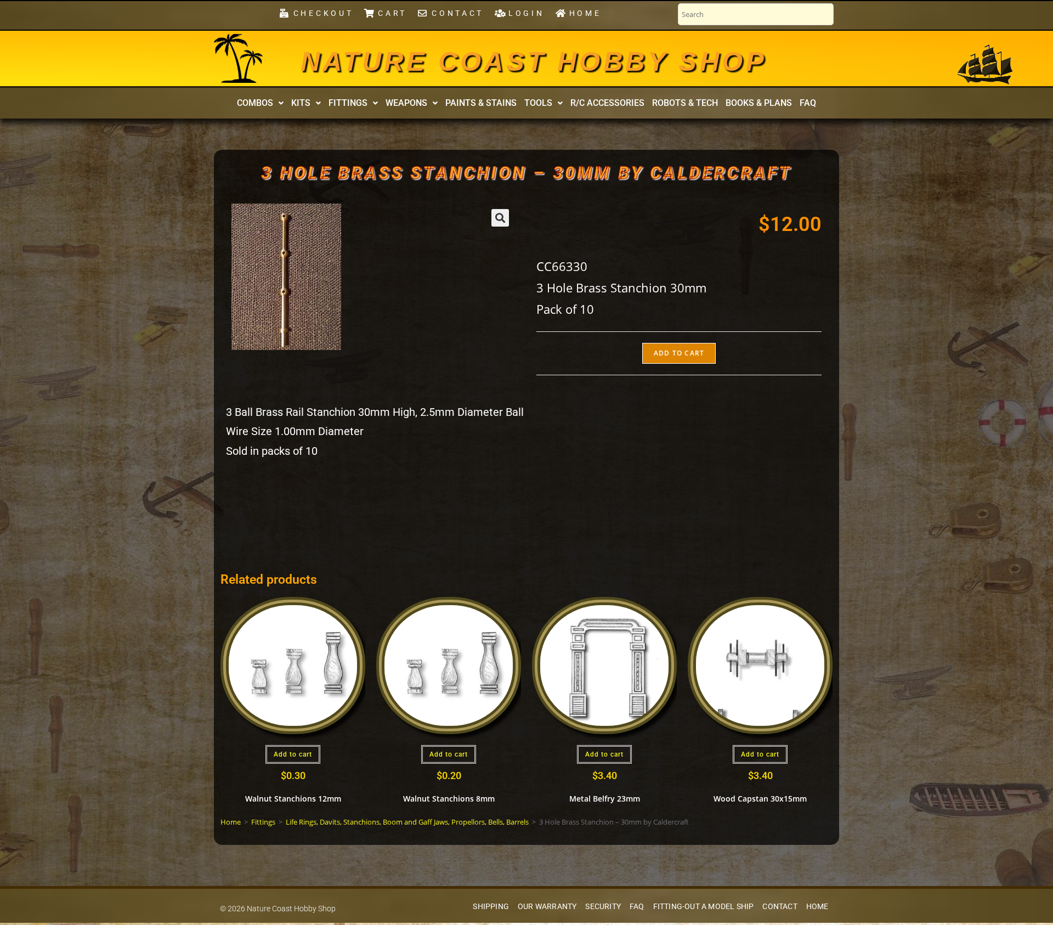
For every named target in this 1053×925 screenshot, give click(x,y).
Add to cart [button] (293, 754)
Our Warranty (547, 906)
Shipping (491, 906)
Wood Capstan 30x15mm (760, 798)
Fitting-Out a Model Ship (703, 906)
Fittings (348, 103)
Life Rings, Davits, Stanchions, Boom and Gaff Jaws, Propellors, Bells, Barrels (407, 822)
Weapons (406, 103)
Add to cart (679, 353)
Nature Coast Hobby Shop (534, 61)
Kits (300, 103)
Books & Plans (759, 103)
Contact (779, 906)
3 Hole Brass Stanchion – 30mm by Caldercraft (526, 172)
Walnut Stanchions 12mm (293, 798)
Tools (538, 103)
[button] (260, 103)
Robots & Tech (685, 103)
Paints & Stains (481, 103)
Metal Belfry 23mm (604, 798)
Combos (255, 103)
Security (603, 906)
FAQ (808, 103)
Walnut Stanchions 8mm (449, 798)
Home (230, 822)
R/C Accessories (607, 103)
